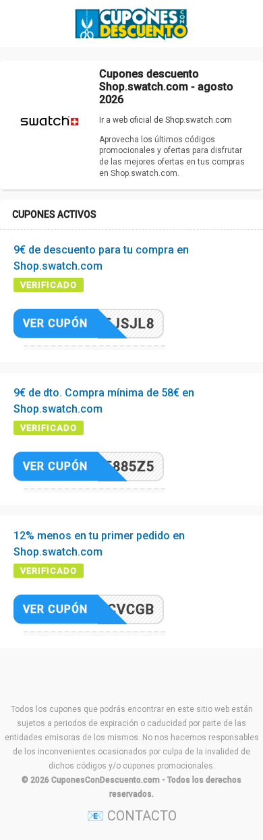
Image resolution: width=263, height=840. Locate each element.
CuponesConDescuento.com (105, 780)
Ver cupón (55, 323)
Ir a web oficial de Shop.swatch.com (165, 120)
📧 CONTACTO (132, 816)
